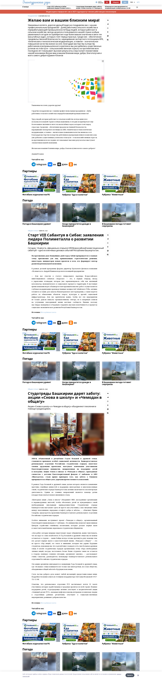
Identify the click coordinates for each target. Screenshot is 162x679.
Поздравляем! (33, 16)
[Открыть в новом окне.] (39, 164)
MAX (125, 2)
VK (107, 2)
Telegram (116, 2)
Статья (25, 7)
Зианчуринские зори (36, 1)
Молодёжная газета (48, 312)
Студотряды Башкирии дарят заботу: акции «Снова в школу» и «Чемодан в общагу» (89, 7)
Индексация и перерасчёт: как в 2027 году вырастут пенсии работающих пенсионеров (81, 12)
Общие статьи (33, 231)
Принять (130, 675)
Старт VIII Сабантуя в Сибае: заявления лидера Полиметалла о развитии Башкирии (58, 7)
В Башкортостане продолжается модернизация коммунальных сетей (117, 7)
